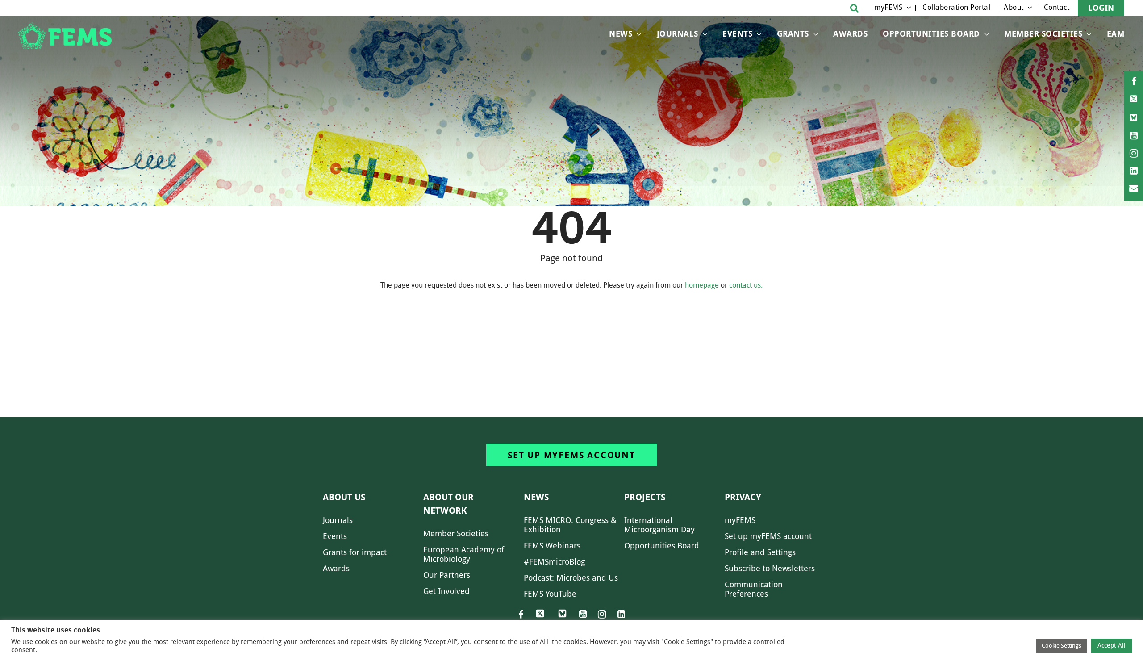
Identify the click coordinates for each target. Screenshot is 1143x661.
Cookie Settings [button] (1061, 645)
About (1014, 7)
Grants (793, 33)
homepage (702, 285)
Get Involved (446, 591)
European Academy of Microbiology (463, 554)
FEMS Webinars (552, 545)
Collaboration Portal (956, 7)
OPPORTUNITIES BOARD (931, 33)
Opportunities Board (661, 545)
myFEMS (888, 7)
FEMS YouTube (550, 593)
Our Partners (446, 575)
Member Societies (1043, 33)
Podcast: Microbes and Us (571, 577)
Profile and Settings (760, 552)
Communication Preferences (754, 589)
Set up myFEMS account (571, 455)
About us (344, 497)
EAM (1116, 33)
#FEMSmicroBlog (554, 561)
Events (737, 33)
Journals (677, 33)
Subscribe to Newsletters (770, 568)
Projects (644, 497)
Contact (1057, 7)
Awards (850, 33)
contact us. (746, 285)
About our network (448, 504)
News (620, 33)
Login (1101, 8)
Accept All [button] (1111, 645)
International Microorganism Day (659, 524)
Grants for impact (355, 552)
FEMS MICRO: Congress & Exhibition (570, 524)
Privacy (743, 497)
